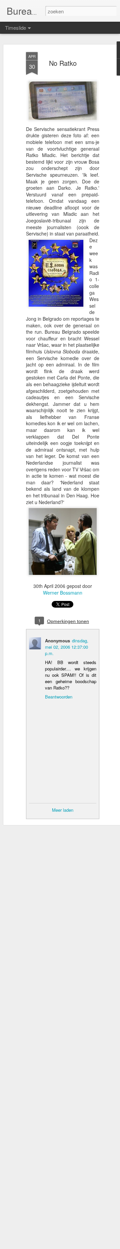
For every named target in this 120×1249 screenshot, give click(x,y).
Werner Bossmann (62, 592)
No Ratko (63, 63)
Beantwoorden (58, 696)
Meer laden (62, 810)
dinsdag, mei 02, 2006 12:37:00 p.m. (66, 646)
